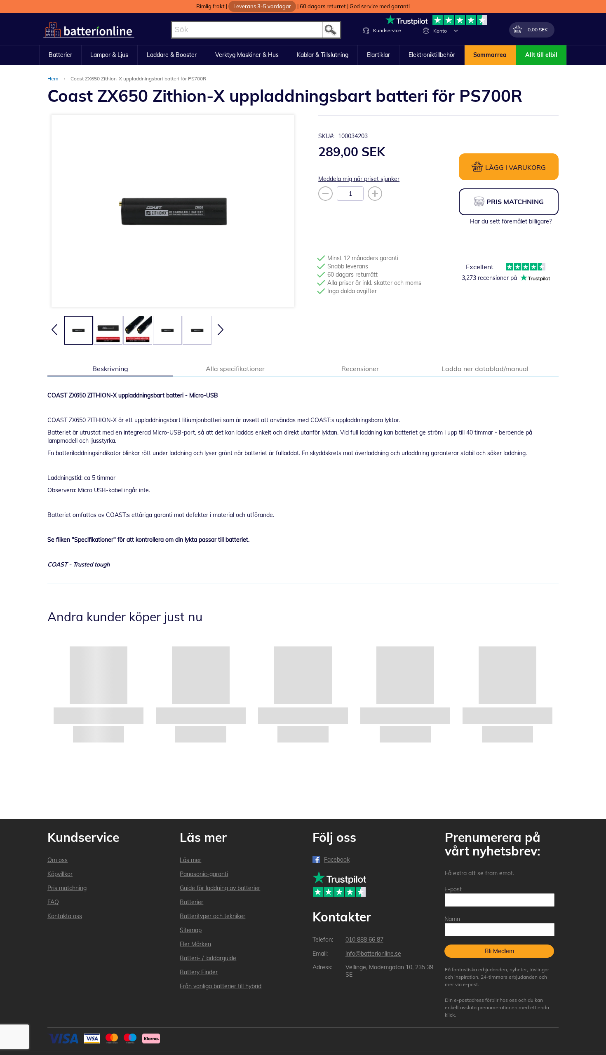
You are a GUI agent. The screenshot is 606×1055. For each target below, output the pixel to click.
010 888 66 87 (364, 939)
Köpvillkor (60, 874)
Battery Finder (199, 972)
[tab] (110, 368)
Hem (53, 78)
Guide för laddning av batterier (220, 888)
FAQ (53, 902)
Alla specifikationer (235, 368)
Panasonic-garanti (204, 874)
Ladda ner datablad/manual (485, 368)
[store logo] (88, 30)
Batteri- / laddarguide (208, 958)
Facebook (337, 859)
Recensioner (360, 368)
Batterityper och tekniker (212, 916)
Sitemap (191, 930)
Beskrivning (110, 368)
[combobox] (256, 30)
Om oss (57, 860)
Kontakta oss (64, 916)
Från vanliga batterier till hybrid (220, 986)
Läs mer (190, 860)
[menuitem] (60, 55)
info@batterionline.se (373, 953)
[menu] (303, 55)
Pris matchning (67, 888)
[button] (456, 30)
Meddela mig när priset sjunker (358, 179)
